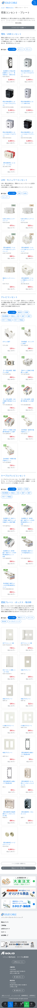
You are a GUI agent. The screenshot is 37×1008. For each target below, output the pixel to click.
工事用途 (3, 925)
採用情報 (32, 995)
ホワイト (20, 49)
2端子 (29, 316)
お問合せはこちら (18, 962)
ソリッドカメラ (15, 995)
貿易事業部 (24, 995)
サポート (3, 932)
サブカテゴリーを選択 (17, 27)
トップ (2, 7)
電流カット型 (15, 316)
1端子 (23, 316)
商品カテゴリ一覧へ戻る (18, 868)
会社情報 (3, 935)
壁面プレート (21, 617)
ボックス (30, 617)
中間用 (26, 312)
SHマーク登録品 (6, 320)
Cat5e (25, 193)
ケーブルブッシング (14, 621)
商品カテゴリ (5, 922)
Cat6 (19, 193)
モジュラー (5, 197)
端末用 (20, 312)
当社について (5, 995)
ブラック (28, 49)
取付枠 (4, 621)
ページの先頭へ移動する (18, 863)
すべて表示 (12, 49)
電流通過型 (5, 316)
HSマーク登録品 (18, 320)
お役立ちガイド (5, 928)
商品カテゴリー (10, 7)
